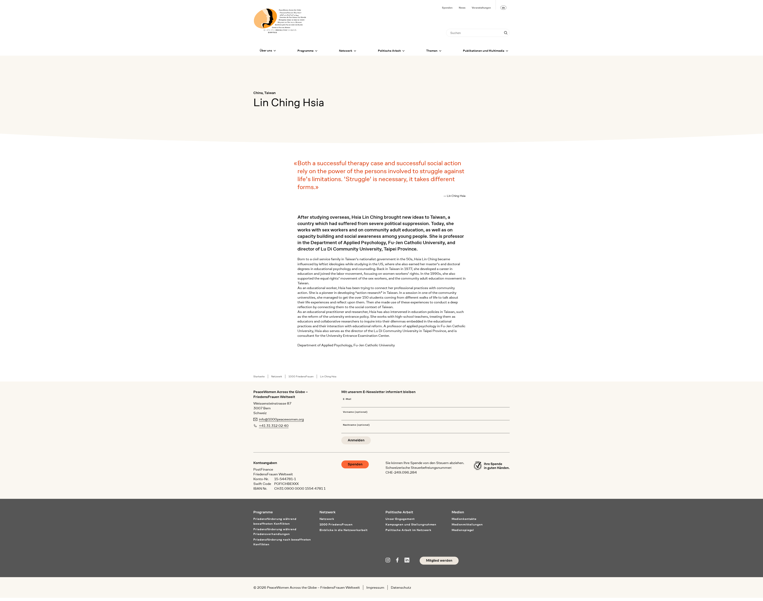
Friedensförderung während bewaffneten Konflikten (274, 521)
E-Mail (347, 399)
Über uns (266, 50)
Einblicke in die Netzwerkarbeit (344, 530)
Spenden (447, 7)
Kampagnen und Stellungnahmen (410, 524)
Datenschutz (401, 587)
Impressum (375, 587)
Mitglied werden (439, 560)
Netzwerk (345, 51)
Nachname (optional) (356, 424)
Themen (432, 51)
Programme (305, 51)
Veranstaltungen (481, 7)
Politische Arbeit (389, 51)
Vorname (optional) (355, 412)
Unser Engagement (399, 519)
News (462, 7)
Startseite (259, 376)
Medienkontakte (464, 519)
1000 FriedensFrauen (301, 376)
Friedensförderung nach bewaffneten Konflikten (282, 542)
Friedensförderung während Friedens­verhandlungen (274, 531)
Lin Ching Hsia (328, 376)
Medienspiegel (463, 530)
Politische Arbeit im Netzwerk (408, 530)
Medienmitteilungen (467, 524)
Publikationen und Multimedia (483, 51)
